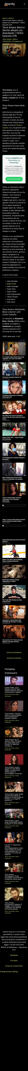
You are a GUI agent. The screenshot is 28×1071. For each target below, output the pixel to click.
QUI (18, 336)
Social (6, 694)
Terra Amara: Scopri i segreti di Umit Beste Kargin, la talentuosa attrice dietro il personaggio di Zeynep (13, 770)
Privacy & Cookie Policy (14, 966)
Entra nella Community (14, 179)
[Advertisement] (14, 74)
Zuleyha (5, 128)
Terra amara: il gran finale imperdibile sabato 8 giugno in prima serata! (14, 822)
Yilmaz (18, 125)
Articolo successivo (14, 658)
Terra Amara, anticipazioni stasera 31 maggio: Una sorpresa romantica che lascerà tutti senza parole (13, 906)
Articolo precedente (14, 652)
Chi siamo (14, 961)
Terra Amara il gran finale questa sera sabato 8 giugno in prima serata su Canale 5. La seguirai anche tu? (14, 797)
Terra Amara (6, 39)
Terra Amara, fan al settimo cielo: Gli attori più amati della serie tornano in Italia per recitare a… (13, 743)
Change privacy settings (9, 971)
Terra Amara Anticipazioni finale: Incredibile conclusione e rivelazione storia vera (14, 877)
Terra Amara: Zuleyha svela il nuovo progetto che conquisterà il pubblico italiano (13, 716)
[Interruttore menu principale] (24, 4)
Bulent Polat (11, 284)
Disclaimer (14, 955)
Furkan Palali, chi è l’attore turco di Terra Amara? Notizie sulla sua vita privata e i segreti (14, 690)
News (15, 39)
